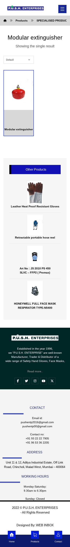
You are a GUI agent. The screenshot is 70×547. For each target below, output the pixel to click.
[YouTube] (43, 381)
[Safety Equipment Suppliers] (25, 8)
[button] (62, 9)
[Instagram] (35, 381)
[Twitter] (26, 381)
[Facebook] (18, 381)
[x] (52, 381)
